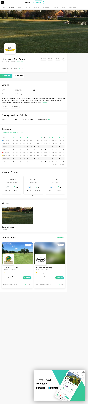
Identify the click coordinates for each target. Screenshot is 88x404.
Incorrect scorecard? (58, 164)
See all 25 (60, 237)
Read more (45, 102)
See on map (20, 62)
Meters (63, 129)
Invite (50, 59)
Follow (43, 59)
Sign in (27, 2)
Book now (27, 278)
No (23, 68)
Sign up (38, 2)
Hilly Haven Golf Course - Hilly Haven (13, 132)
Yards (58, 129)
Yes (19, 68)
